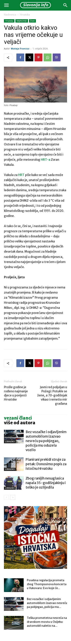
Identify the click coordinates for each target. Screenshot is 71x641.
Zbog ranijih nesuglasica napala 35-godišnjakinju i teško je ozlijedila (46, 483)
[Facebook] (20, 57)
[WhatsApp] (47, 57)
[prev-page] (6, 497)
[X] (29, 57)
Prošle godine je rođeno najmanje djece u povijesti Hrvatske (16, 393)
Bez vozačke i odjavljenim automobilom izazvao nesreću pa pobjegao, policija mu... (47, 603)
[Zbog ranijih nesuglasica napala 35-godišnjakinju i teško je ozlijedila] (14, 483)
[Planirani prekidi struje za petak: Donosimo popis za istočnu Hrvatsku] (14, 464)
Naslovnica (10, 14)
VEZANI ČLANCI (18, 418)
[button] (6, 5)
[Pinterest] (38, 57)
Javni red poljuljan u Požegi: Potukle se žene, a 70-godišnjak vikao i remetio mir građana (52, 395)
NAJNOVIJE (22, 20)
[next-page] (12, 497)
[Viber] (57, 57)
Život (32, 20)
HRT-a (46, 159)
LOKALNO (10, 441)
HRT (21, 175)
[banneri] (35, 537)
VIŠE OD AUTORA (19, 422)
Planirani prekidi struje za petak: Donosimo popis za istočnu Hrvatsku (46, 464)
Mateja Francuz (20, 48)
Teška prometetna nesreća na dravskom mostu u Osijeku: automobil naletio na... (47, 621)
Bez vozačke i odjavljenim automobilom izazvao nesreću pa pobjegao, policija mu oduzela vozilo (46, 441)
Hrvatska (25, 14)
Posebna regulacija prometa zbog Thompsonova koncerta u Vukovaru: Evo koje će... (46, 584)
